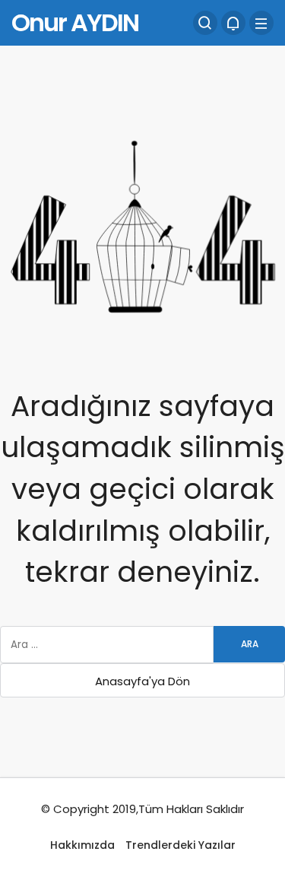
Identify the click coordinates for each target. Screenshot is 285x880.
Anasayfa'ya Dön (142, 681)
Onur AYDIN (74, 22)
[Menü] (261, 23)
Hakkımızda (82, 845)
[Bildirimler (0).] (233, 23)
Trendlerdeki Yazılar (180, 845)
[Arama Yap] (205, 23)
